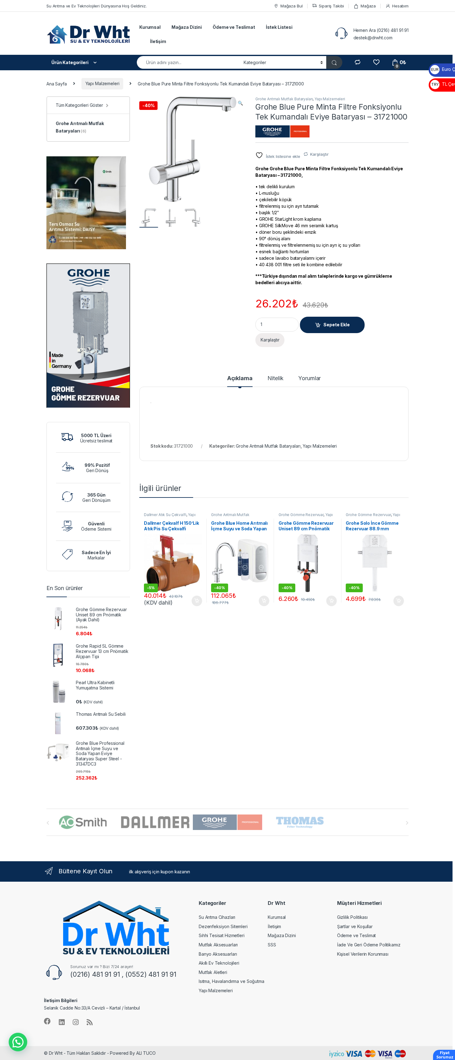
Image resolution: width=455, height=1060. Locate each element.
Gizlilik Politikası (352, 917)
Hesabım (400, 5)
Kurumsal (150, 27)
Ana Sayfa (56, 83)
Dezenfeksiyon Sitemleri (223, 926)
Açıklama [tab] (240, 378)
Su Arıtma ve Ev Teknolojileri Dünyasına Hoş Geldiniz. (96, 5)
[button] (240, 103)
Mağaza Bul (291, 5)
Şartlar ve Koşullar (355, 926)
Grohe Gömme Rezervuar (301, 514)
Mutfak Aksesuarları (218, 944)
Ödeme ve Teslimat (234, 27)
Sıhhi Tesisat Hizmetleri (222, 935)
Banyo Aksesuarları (218, 954)
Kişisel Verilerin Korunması (362, 954)
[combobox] (188, 62)
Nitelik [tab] (275, 378)
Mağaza (368, 5)
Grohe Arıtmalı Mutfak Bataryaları (284, 99)
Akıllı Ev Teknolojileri (219, 963)
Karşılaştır (319, 154)
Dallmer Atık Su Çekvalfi (165, 514)
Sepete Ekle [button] (194, 601)
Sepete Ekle (336, 324)
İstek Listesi (279, 27)
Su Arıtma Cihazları (217, 917)
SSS (272, 944)
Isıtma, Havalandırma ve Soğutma (231, 981)
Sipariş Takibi (331, 5)
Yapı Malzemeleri (102, 83)
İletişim (158, 41)
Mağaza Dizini (186, 27)
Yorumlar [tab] (309, 378)
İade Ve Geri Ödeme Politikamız (369, 944)
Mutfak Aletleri (213, 972)
